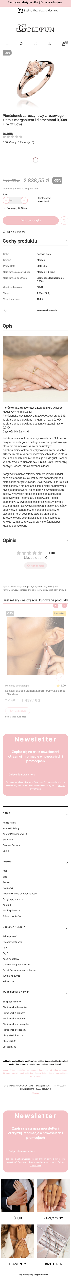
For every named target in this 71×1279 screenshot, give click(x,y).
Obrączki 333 (9, 1046)
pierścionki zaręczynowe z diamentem (32, 1070)
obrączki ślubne (9, 1070)
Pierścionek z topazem (14, 1029)
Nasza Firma (9, 822)
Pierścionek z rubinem (14, 1013)
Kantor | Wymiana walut (15, 834)
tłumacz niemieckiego (58, 1073)
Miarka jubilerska (11, 910)
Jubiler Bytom (9, 1061)
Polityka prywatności (13, 899)
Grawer (6, 882)
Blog (5, 876)
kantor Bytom (35, 1076)
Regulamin (39, 782)
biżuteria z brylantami (58, 1070)
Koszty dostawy (11, 959)
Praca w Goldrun (11, 845)
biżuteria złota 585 (11, 1073)
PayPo (6, 953)
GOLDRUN (8, 133)
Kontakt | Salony (11, 828)
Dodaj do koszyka (30, 220)
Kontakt (7, 905)
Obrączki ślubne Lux (13, 1035)
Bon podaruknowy (12, 1001)
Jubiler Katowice (60, 1061)
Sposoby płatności (12, 942)
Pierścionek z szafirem (14, 1018)
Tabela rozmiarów (12, 916)
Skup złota (8, 839)
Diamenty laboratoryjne (17, 685)
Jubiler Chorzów (45, 1061)
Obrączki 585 (9, 1041)
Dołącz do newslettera (22, 774)
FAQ (5, 871)
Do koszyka (21, 711)
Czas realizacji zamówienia (16, 964)
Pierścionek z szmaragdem (16, 1024)
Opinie (6, 851)
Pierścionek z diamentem (15, 1007)
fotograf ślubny (41, 1073)
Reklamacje (8, 981)
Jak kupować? (10, 936)
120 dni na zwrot (11, 975)
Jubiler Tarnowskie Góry (52, 1064)
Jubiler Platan (35, 1064)
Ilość (5, 194)
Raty (5, 947)
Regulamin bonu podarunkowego (20, 893)
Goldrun (35, 1093)
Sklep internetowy (33, 1275)
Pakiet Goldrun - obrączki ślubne (19, 970)
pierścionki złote (26, 1073)
